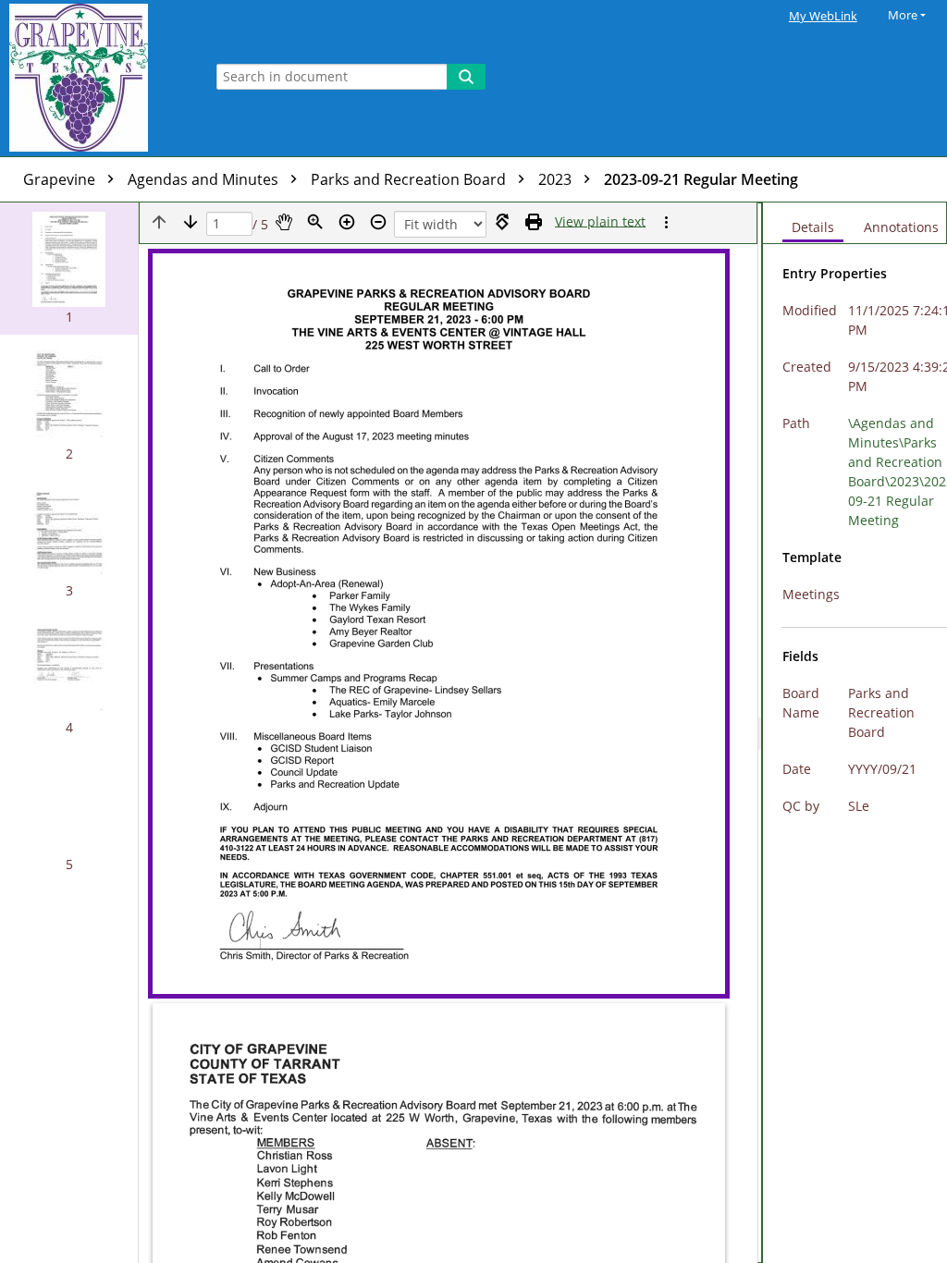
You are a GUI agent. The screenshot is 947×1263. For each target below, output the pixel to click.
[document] (855, 732)
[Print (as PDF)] (533, 222)
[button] (69, 268)
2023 (556, 179)
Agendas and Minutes (205, 179)
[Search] (466, 77)
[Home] (97, 78)
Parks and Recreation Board (410, 179)
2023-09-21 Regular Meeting (701, 179)
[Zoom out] (378, 222)
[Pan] (284, 222)
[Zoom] (315, 222)
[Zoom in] (347, 222)
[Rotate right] (502, 222)
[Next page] (190, 222)
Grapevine (61, 179)
